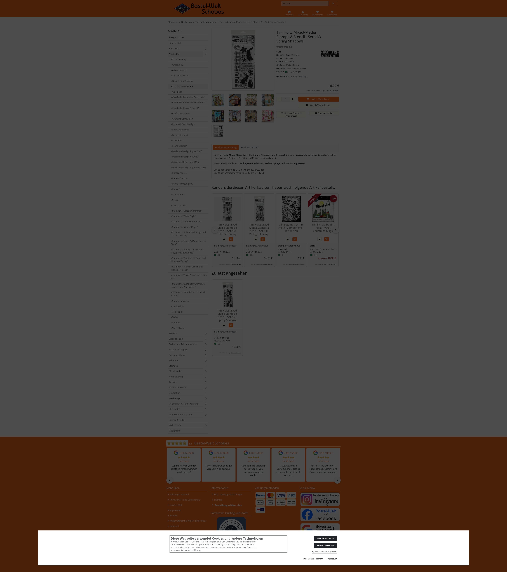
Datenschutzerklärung (313, 558)
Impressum (332, 558)
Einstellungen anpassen (325, 551)
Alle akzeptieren (325, 538)
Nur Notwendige (325, 545)
